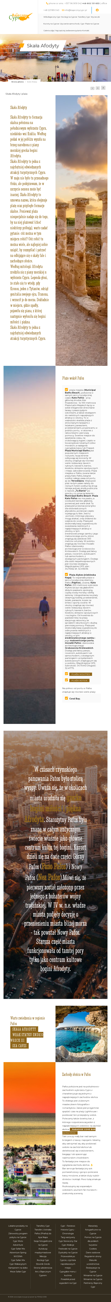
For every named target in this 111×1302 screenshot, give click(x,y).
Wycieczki (95, 17)
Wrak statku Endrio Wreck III (26, 1037)
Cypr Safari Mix (18, 1260)
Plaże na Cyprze (92, 24)
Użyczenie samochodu (70, 24)
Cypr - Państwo (68, 1226)
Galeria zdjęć (49, 31)
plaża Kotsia (79, 680)
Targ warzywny (68, 1237)
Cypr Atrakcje (68, 1245)
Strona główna (17, 82)
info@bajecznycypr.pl (76, 10)
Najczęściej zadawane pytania (68, 31)
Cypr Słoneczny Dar (68, 1241)
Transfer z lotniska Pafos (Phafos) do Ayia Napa (43, 1233)
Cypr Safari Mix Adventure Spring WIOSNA (18, 1253)
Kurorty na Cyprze (51, 24)
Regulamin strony (92, 1256)
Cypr (82, 24)
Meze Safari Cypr (18, 1271)
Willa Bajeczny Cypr (52, 17)
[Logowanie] (97, 10)
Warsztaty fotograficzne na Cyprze (93, 1230)
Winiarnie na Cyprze (93, 1275)
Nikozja (43, 1256)
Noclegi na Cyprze (69, 17)
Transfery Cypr (84, 17)
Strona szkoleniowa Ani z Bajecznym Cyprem (43, 1272)
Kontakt (85, 31)
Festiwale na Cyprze (67, 1249)
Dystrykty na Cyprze (68, 1252)
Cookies (93, 1249)
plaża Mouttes (80, 674)
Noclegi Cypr (43, 1260)
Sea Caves (19, 1045)
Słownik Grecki (43, 1264)
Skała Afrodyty (24, 1029)
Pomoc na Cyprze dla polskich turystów (93, 1241)
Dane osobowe (93, 1252)
